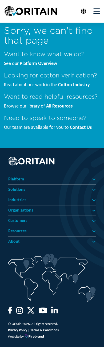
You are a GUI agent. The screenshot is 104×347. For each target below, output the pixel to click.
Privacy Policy (17, 330)
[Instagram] (19, 312)
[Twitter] (31, 312)
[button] (84, 11)
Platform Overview (38, 63)
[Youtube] (43, 312)
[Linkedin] (54, 312)
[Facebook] (10, 312)
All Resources (59, 106)
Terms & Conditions (44, 330)
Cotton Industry (74, 85)
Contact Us (81, 127)
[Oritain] (30, 11)
